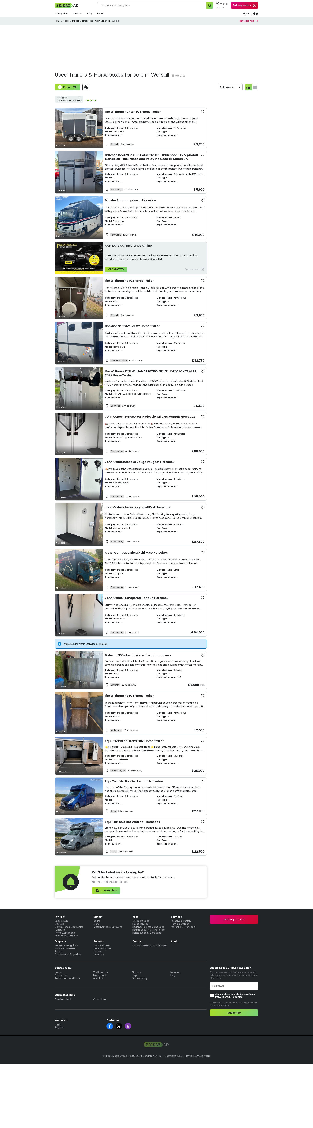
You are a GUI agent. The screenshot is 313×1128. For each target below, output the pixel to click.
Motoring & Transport (183, 926)
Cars (96, 923)
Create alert (108, 890)
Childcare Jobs (140, 921)
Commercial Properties (68, 954)
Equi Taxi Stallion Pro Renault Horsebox (134, 781)
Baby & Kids (61, 921)
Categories (61, 13)
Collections (99, 999)
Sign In (246, 13)
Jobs (135, 916)
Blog (89, 13)
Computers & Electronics (69, 926)
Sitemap (137, 972)
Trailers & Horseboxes (82, 20)
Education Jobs (141, 923)
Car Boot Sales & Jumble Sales (149, 945)
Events (136, 941)
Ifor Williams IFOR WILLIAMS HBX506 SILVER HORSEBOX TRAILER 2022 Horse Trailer (150, 373)
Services (77, 13)
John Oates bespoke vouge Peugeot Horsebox (139, 462)
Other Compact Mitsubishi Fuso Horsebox (136, 552)
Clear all (90, 100)
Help (134, 975)
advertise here (247, 20)
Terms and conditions (67, 978)
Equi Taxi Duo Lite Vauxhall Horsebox (132, 822)
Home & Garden (180, 923)
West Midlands (102, 20)
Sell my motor (242, 5)
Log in (58, 1024)
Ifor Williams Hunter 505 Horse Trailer (133, 112)
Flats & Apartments (66, 948)
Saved (100, 13)
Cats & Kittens (102, 945)
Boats (97, 921)
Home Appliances (65, 932)
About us (98, 978)
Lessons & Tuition (181, 921)
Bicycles (59, 923)
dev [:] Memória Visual (198, 1056)
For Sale (60, 916)
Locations (175, 972)
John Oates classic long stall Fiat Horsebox (137, 507)
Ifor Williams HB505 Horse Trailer (129, 696)
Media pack (99, 975)
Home (58, 20)
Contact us (61, 975)
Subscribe (234, 1013)
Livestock (99, 954)
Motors (66, 20)
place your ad (234, 919)
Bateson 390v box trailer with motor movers (138, 655)
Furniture (60, 929)
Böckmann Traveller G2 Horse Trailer (132, 326)
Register (59, 1027)
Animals (99, 941)
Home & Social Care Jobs (146, 932)
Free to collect (63, 999)
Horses (97, 951)
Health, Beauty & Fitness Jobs (149, 929)
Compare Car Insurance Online (128, 246)
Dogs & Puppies (102, 948)
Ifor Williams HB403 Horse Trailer (129, 281)
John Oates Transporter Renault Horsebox (136, 598)
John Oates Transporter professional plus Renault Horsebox (150, 417)
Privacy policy (139, 978)
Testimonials (100, 972)
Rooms (59, 951)
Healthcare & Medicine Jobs (148, 926)
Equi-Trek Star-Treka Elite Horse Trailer (134, 741)
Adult (174, 941)
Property (60, 941)
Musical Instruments (66, 935)
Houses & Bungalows (66, 945)
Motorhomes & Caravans (108, 926)
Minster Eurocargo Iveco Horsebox (130, 200)
